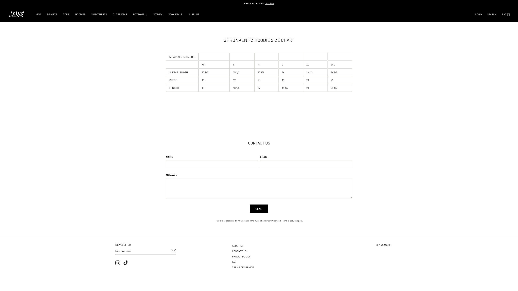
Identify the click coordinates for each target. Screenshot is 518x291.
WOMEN (158, 14)
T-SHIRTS (52, 14)
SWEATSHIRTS (99, 14)
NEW (38, 14)
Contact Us (239, 251)
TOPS (66, 14)
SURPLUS (193, 14)
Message (171, 174)
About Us (237, 246)
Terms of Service (289, 220)
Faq (234, 262)
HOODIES (80, 14)
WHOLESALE (175, 14)
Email (263, 156)
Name (169, 156)
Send (259, 209)
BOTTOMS (139, 14)
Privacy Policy (270, 220)
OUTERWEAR (120, 14)
